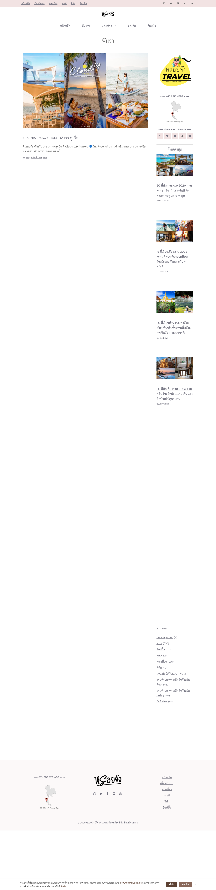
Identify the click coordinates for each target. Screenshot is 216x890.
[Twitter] (101, 794)
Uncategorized (164, 637)
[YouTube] (120, 794)
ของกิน (132, 26)
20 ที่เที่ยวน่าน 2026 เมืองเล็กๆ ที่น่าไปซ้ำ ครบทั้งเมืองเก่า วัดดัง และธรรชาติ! (173, 328)
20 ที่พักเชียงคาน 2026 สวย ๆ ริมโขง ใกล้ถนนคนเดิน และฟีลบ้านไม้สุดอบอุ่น (174, 394)
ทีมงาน (86, 26)
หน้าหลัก (25, 3)
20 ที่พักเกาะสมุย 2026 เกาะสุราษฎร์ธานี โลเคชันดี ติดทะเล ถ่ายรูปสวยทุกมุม (174, 190)
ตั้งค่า (63, 886)
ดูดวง (159, 655)
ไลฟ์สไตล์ (162, 701)
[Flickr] (114, 794)
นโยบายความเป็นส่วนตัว (131, 882)
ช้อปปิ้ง (83, 3)
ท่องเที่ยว (53, 3)
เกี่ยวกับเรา (39, 3)
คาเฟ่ (64, 3)
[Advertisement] (174, 418)
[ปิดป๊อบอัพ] (195, 884)
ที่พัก (73, 3)
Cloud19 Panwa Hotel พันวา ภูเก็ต (50, 137)
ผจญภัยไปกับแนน (34, 157)
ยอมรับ (185, 884)
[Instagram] (94, 794)
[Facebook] (107, 794)
